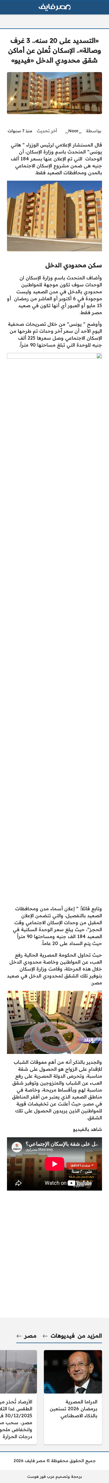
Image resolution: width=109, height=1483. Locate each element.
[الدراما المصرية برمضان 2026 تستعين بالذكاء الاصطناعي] (73, 1397)
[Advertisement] (54, 846)
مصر (30, 1335)
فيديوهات (63, 1335)
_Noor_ (73, 130)
